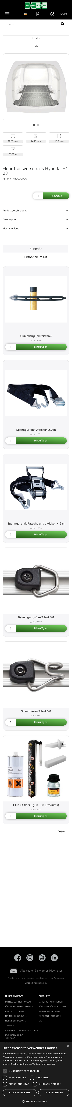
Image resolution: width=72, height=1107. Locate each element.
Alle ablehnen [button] (54, 1092)
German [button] (26, 14)
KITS (40, 1021)
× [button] (68, 1046)
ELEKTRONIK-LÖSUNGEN (16, 1016)
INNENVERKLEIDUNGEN (15, 1011)
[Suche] (63, 24)
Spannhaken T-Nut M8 (36, 711)
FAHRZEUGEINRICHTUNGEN (18, 1002)
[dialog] (36, 1074)
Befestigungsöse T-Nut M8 (36, 617)
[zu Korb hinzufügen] (56, 195)
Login (63, 13)
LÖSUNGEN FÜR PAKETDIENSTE (19, 1006)
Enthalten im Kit (35, 257)
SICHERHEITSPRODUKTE (15, 1021)
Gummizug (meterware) (36, 336)
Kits (36, 45)
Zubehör (36, 249)
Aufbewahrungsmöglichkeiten (21, 1030)
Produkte (36, 38)
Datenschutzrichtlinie (34, 982)
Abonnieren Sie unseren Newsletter (41, 970)
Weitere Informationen (43, 1063)
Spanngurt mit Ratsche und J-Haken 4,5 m (36, 523)
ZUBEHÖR (9, 1025)
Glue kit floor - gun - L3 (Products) (36, 805)
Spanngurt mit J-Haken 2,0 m (36, 429)
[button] (36, 1101)
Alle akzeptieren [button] (19, 1092)
